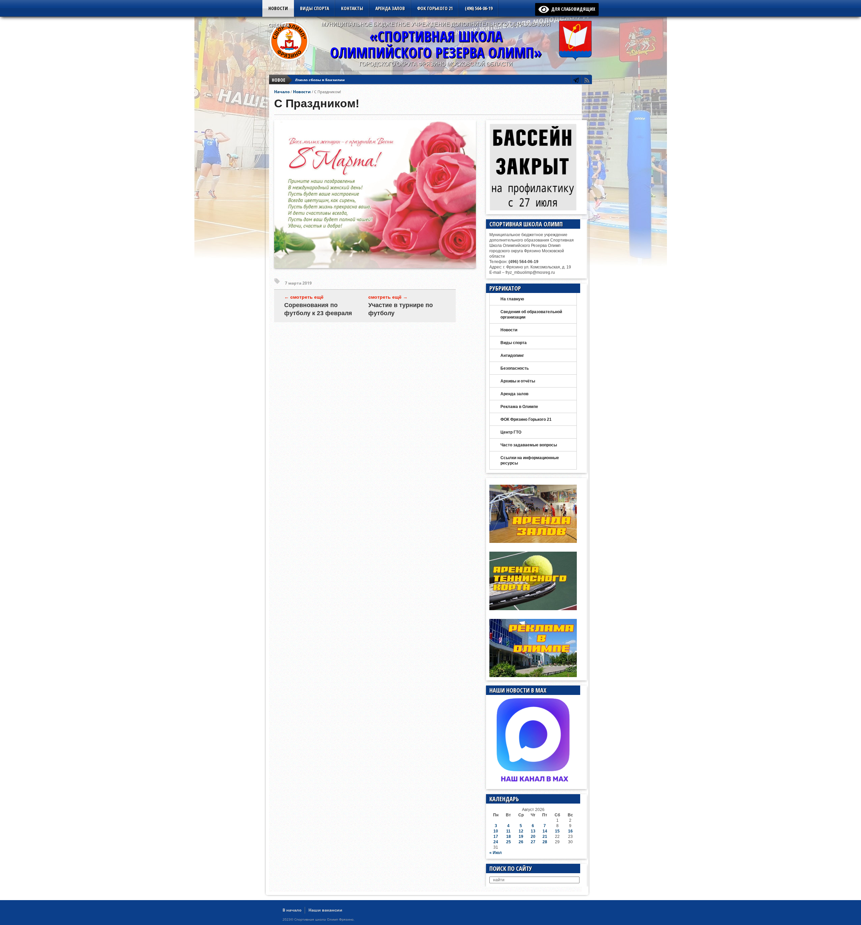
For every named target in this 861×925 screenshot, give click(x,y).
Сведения (278, 25)
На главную (512, 299)
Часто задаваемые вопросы (528, 445)
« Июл (495, 852)
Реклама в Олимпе (519, 406)
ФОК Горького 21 (435, 8)
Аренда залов (390, 8)
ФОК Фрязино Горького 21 (526, 419)
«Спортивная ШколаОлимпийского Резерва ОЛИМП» (436, 44)
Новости (278, 8)
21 (544, 836)
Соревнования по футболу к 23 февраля (318, 309)
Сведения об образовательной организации (531, 314)
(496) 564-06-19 (478, 8)
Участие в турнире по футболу (400, 309)
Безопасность (514, 368)
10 (495, 831)
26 (521, 842)
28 (544, 842)
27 (533, 842)
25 (508, 842)
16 (570, 831)
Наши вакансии (325, 910)
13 (533, 831)
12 (521, 831)
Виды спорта (314, 8)
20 (533, 836)
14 (544, 831)
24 (495, 842)
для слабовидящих (572, 9)
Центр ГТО (510, 432)
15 (557, 831)
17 (495, 836)
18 (508, 836)
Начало (282, 92)
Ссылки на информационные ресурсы (529, 460)
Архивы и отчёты (517, 381)
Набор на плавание (314, 79)
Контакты (352, 8)
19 (521, 836)
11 (508, 831)
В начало (292, 910)
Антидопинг (512, 355)
